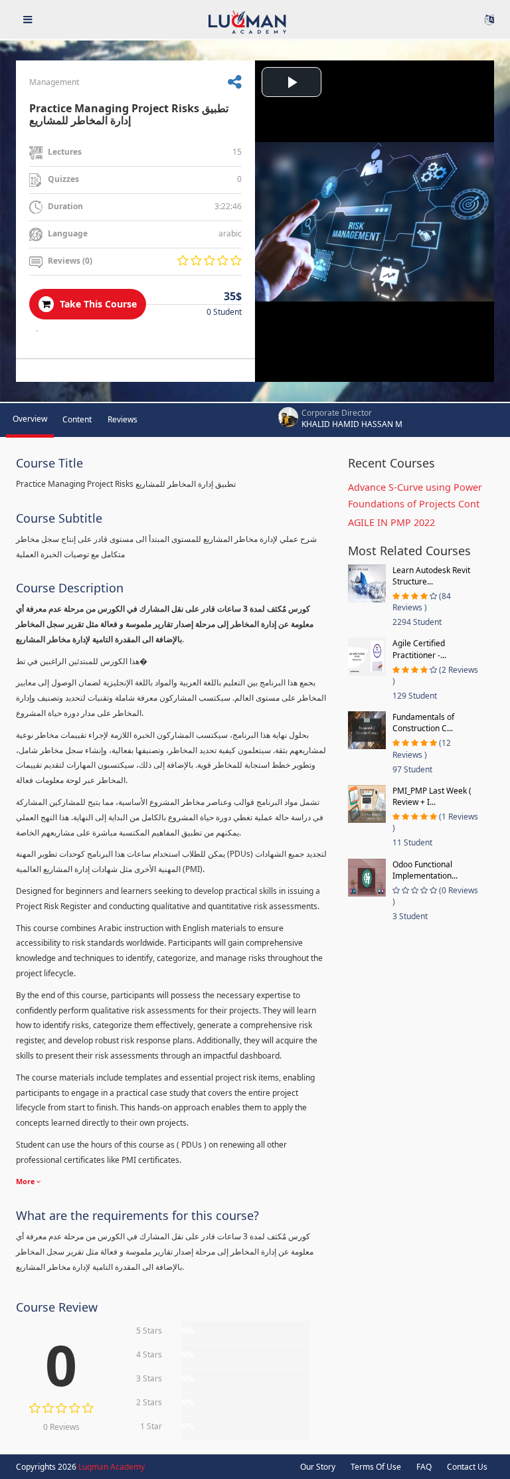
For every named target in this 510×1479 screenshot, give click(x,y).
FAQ (424, 1466)
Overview (30, 418)
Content (77, 419)
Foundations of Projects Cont (413, 503)
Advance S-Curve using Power (415, 487)
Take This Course (97, 304)
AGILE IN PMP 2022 (391, 522)
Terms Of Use (376, 1466)
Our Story (317, 1466)
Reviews (122, 419)
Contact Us (467, 1466)
